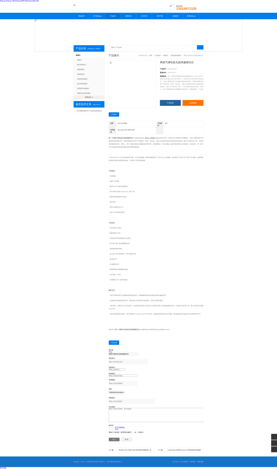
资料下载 (160, 16)
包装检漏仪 (81, 74)
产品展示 (113, 16)
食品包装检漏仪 (82, 84)
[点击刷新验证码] (120, 428)
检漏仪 (78, 55)
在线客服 (192, 103)
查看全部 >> (89, 97)
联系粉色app (191, 16)
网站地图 (200, 462)
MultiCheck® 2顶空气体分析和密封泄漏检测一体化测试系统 (135, 450)
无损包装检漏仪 (82, 79)
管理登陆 (193, 462)
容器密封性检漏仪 (83, 88)
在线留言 (175, 16)
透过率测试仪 (81, 65)
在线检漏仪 (81, 69)
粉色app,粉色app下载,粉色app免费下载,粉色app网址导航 (19, 1)
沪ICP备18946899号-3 (114, 462)
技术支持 (144, 16)
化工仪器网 (184, 462)
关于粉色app (97, 16)
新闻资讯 (129, 16)
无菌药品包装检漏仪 (84, 93)
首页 (150, 55)
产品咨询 (170, 103)
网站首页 (81, 16)
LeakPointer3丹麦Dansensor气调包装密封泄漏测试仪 (184, 450)
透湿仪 (79, 60)
